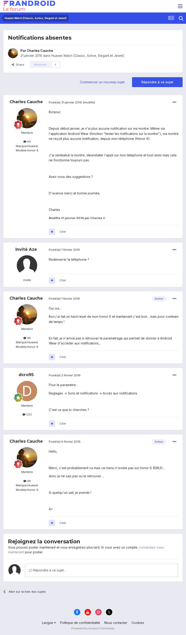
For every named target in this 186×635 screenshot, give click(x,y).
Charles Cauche (40, 51)
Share (19, 64)
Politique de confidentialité (80, 623)
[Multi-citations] (52, 232)
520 (28, 414)
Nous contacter (115, 623)
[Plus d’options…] (174, 102)
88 (28, 141)
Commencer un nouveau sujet (102, 82)
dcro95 (26, 374)
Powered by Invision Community (93, 628)
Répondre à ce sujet (157, 82)
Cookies (138, 623)
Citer (62, 231)
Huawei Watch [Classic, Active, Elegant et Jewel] (87, 55)
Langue (48, 623)
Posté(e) (65, 102)
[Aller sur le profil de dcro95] (27, 391)
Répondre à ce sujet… (49, 570)
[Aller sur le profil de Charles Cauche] (13, 53)
